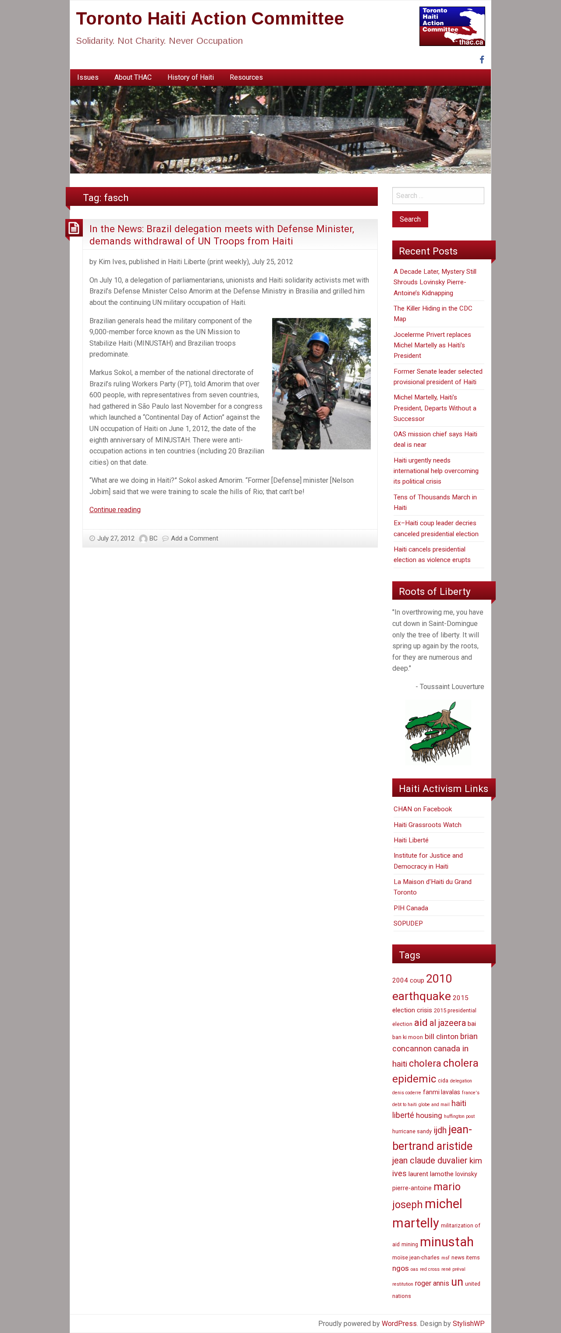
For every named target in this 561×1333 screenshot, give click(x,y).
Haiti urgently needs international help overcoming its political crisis (436, 471)
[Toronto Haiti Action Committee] (280, 129)
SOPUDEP (408, 923)
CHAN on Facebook (423, 809)
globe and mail (434, 1104)
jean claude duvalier (430, 1161)
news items (465, 1257)
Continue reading (115, 510)
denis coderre (406, 1093)
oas (414, 1269)
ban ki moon (407, 1037)
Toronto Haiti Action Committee (210, 18)
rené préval (453, 1269)
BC (153, 538)
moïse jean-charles (416, 1257)
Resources (246, 77)
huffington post (459, 1116)
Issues (88, 77)
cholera (425, 1063)
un (457, 1282)
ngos (400, 1268)
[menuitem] (88, 77)
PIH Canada (411, 908)
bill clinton (441, 1036)
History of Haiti (190, 77)
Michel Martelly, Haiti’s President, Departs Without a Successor (435, 408)
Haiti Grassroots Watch (428, 825)
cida (443, 1080)
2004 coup (408, 980)
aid (421, 1023)
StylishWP (469, 1323)
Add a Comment (194, 538)
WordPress (399, 1323)
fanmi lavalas (441, 1092)
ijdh (440, 1130)
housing (429, 1115)
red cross (430, 1269)
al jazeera (448, 1023)
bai (472, 1024)
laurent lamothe (431, 1174)
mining (409, 1244)
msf (445, 1258)
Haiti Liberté (411, 840)
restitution (402, 1284)
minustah (447, 1241)
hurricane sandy (412, 1131)
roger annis (432, 1283)
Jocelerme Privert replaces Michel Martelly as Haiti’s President (432, 345)
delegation (461, 1081)
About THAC (133, 77)
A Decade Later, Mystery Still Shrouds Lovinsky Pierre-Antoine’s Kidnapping (435, 282)
